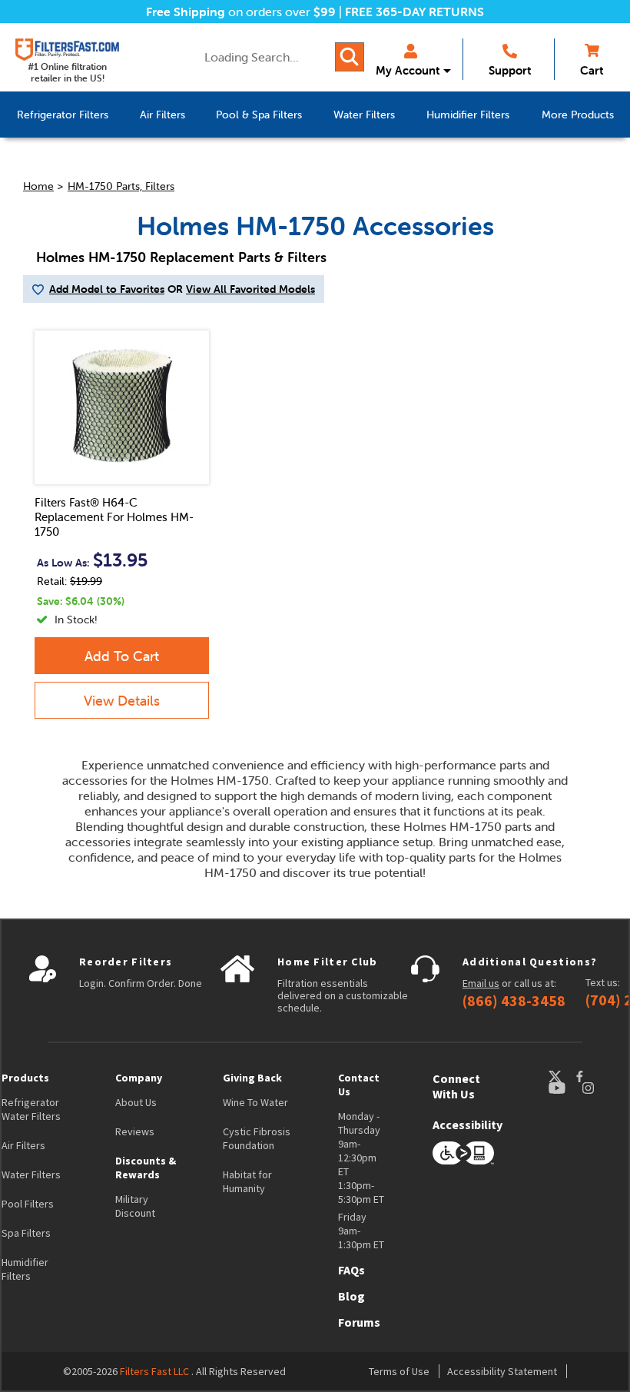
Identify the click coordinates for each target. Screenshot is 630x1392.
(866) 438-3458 (514, 1000)
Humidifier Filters (25, 1269)
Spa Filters (26, 1233)
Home (38, 186)
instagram (603, 1088)
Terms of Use (399, 1371)
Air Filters (23, 1145)
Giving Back (252, 1078)
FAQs (351, 1269)
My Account (407, 70)
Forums (359, 1322)
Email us (481, 983)
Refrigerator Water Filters (31, 1109)
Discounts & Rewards (145, 1167)
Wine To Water (255, 1102)
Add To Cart (122, 656)
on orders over (241, 11)
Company (138, 1078)
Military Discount (135, 1206)
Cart (591, 70)
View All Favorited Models (250, 289)
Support (510, 70)
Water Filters (31, 1174)
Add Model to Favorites (106, 289)
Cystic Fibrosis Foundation (256, 1138)
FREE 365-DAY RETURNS (414, 11)
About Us (136, 1102)
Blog (351, 1296)
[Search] (349, 56)
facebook (594, 1076)
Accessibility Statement (502, 1371)
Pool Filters (28, 1204)
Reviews (134, 1131)
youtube (565, 1088)
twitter (562, 1076)
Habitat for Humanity (247, 1181)
